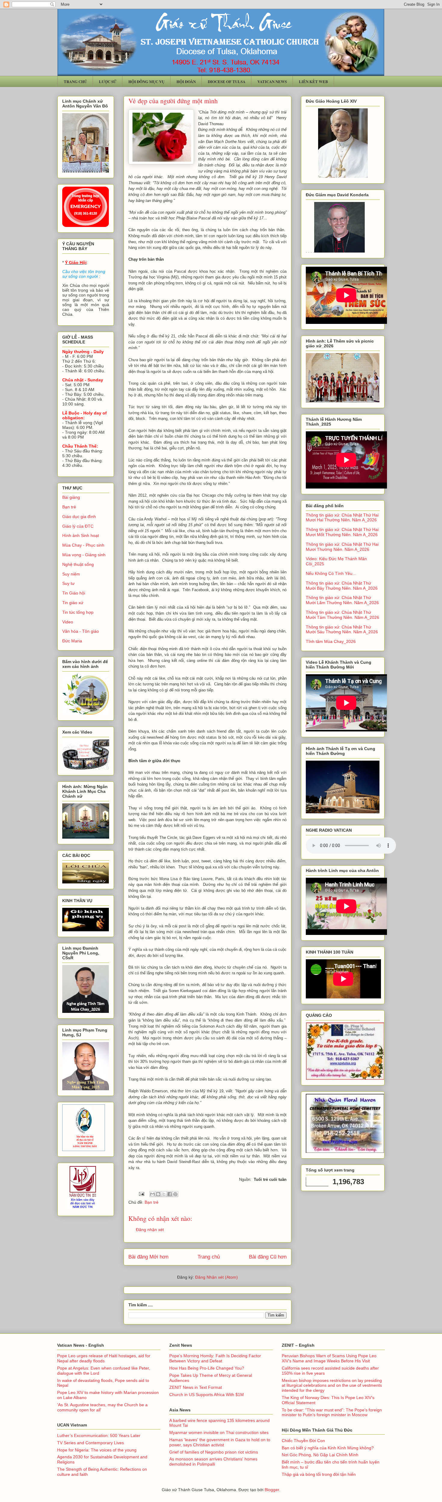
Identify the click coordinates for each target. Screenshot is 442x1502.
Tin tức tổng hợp (78, 612)
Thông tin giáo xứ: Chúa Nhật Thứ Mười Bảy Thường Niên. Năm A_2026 (342, 586)
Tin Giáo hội (73, 593)
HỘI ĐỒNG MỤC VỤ (146, 81)
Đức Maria (72, 640)
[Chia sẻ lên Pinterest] (175, 1194)
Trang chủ (209, 1257)
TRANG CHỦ (75, 81)
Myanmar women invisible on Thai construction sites (219, 1432)
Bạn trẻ (151, 1202)
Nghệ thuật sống (78, 564)
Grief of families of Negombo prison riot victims (213, 1452)
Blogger (272, 1489)
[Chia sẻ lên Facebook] (170, 1194)
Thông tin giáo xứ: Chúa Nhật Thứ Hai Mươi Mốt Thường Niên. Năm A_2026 (342, 532)
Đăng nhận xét (150, 1229)
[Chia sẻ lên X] (164, 1194)
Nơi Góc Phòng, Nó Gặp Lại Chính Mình (320, 1454)
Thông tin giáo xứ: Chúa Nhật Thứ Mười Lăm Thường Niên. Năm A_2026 (342, 600)
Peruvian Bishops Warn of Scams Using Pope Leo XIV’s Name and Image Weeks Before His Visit (329, 1358)
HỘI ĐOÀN (186, 81)
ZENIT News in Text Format (195, 1387)
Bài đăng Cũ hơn (268, 1257)
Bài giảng (71, 497)
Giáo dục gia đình (79, 516)
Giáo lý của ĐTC (78, 526)
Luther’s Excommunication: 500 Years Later (98, 1435)
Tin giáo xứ (72, 602)
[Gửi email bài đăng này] (152, 1194)
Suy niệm (71, 574)
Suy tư (68, 583)
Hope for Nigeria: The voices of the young (97, 1450)
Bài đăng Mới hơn (148, 1257)
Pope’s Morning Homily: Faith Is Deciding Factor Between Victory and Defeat (215, 1358)
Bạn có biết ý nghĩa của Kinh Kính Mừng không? (328, 1447)
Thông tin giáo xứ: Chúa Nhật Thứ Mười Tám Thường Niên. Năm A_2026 (342, 615)
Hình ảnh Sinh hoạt (80, 535)
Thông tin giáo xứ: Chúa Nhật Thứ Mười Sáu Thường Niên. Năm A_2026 (342, 630)
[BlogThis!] (158, 1194)
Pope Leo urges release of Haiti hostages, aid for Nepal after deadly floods (103, 1358)
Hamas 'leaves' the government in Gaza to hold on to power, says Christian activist (219, 1442)
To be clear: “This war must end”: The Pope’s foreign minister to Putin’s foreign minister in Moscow (332, 1412)
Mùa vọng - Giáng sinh (84, 554)
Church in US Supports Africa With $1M (206, 1394)
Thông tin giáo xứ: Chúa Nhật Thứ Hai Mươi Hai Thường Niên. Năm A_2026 (342, 518)
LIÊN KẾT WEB (313, 81)
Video (67, 621)
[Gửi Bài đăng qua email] (141, 1193)
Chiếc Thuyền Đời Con (303, 1440)
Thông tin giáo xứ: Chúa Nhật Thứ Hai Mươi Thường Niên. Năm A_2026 (342, 547)
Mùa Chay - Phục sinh (83, 545)
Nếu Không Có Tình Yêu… (331, 573)
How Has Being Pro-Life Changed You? (206, 1368)
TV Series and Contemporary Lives (90, 1442)
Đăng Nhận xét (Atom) (216, 1277)
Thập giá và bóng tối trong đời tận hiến (319, 1474)
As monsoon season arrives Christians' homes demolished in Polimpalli (213, 1461)
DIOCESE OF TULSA (226, 81)
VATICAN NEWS (272, 81)
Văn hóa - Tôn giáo (80, 631)
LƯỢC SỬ (107, 81)
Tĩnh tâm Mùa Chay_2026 (331, 641)
